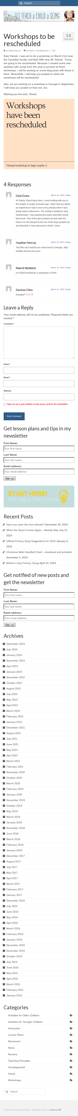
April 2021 (12, 755)
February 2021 (14, 766)
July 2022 (11, 694)
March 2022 (13, 710)
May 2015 (12, 973)
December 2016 (15, 900)
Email (7, 377)
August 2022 (13, 688)
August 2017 (13, 861)
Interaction (14, 1028)
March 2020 (13, 783)
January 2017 (14, 895)
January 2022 (14, 722)
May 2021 (12, 749)
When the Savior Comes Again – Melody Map (32, 530)
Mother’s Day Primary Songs (22, 563)
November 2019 (15, 800)
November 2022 (15, 677)
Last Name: (11, 454)
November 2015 (15, 950)
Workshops (14, 1080)
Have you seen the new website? (25, 524)
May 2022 (12, 699)
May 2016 (12, 917)
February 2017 (14, 889)
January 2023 (14, 671)
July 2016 (11, 906)
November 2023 (15, 660)
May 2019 (12, 811)
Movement (14, 1041)
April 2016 (12, 922)
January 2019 (14, 822)
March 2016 (13, 928)
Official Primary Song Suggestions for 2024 (31, 541)
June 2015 (12, 967)
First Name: (11, 443)
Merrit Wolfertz (26, 268)
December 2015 (15, 945)
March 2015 (13, 984)
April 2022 (12, 705)
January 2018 (14, 850)
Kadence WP (55, 1110)
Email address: (13, 466)
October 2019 (14, 805)
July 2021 (11, 738)
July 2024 (11, 649)
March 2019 (13, 816)
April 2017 (12, 878)
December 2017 (15, 855)
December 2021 (15, 727)
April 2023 (12, 666)
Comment (9, 324)
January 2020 (14, 794)
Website (7, 391)
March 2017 (13, 883)
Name (7, 364)
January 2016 (14, 939)
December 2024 (15, 643)
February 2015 (14, 989)
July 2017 (11, 867)
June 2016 (12, 911)
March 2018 (13, 839)
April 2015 (12, 978)
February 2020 (14, 789)
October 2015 (14, 956)
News (11, 1047)
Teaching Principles (19, 1060)
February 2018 (14, 844)
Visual (11, 1073)
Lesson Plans (16, 1034)
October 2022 (14, 682)
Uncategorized (42, 51)
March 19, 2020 (57, 195)
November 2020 (15, 772)
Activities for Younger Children (25, 1021)
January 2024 (14, 655)
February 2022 (14, 716)
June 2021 (12, 744)
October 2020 (14, 777)
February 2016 (14, 934)
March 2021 (13, 761)
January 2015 (14, 995)
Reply (68, 195)
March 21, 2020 (57, 289)
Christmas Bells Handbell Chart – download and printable (39, 552)
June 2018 (12, 833)
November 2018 (15, 828)
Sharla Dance (14, 51)
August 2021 (13, 733)
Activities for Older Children (23, 1015)
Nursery (12, 1054)
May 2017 (12, 872)
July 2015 (11, 961)
